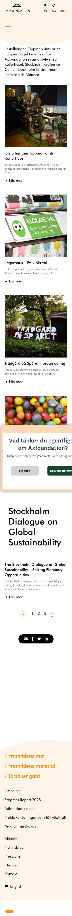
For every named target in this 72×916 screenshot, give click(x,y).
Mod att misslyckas (20, 826)
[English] (45, 5)
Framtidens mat (26, 756)
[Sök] (54, 5)
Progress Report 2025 (23, 800)
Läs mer (16, 181)
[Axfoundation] (17, 8)
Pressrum (12, 857)
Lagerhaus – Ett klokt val (26, 263)
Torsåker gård (24, 776)
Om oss (11, 865)
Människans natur (20, 809)
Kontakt (11, 874)
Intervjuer (12, 791)
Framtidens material (31, 766)
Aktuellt (11, 839)
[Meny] (62, 5)
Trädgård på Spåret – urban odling (35, 364)
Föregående (25, 614)
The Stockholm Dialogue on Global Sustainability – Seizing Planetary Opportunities (35, 570)
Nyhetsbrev (14, 848)
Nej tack (24, 471)
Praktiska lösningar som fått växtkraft (35, 818)
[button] (5, 905)
